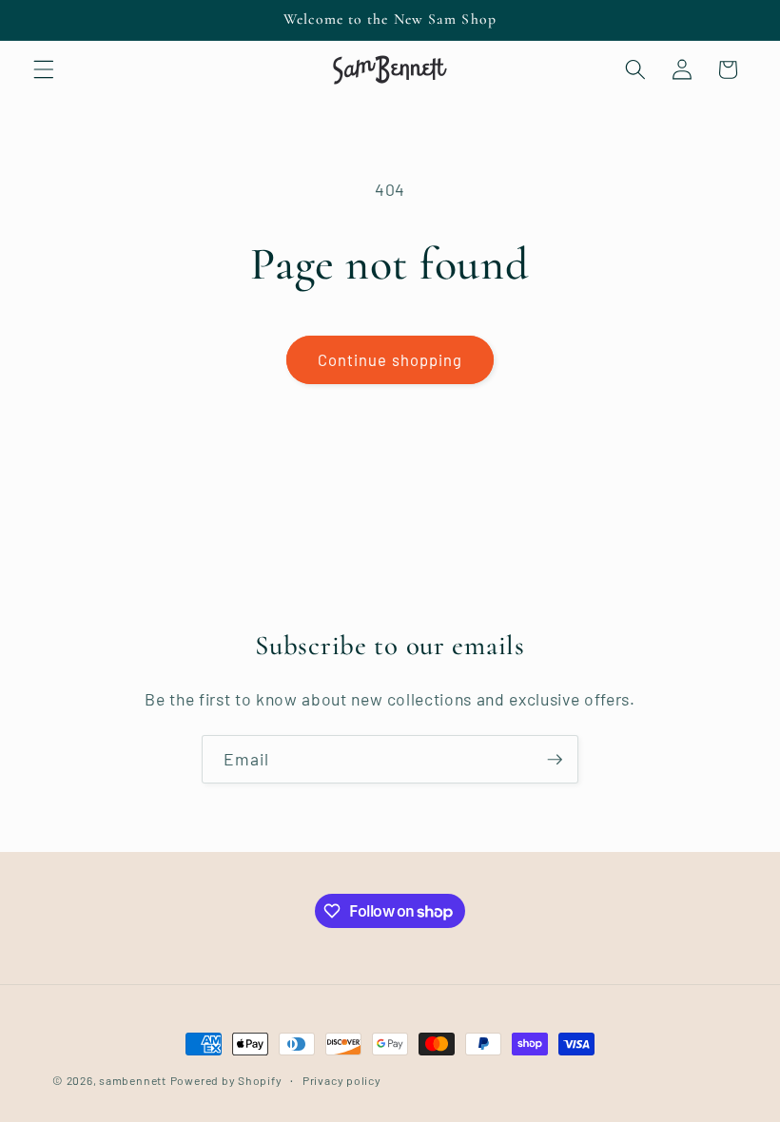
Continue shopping (390, 359)
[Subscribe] (554, 759)
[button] (44, 69)
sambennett (132, 1080)
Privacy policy (341, 1080)
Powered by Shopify (226, 1080)
